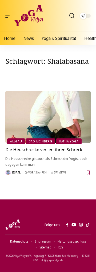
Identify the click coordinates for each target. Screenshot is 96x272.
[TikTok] (88, 224)
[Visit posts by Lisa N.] (8, 172)
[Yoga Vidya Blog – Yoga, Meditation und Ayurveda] (12, 225)
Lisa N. (16, 172)
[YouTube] (73, 224)
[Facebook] (67, 224)
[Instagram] (81, 224)
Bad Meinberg (40, 141)
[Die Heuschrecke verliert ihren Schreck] (48, 117)
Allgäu (16, 141)
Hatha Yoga (69, 141)
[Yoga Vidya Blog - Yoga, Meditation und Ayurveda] (28, 15)
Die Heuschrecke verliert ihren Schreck (43, 149)
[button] (9, 15)
